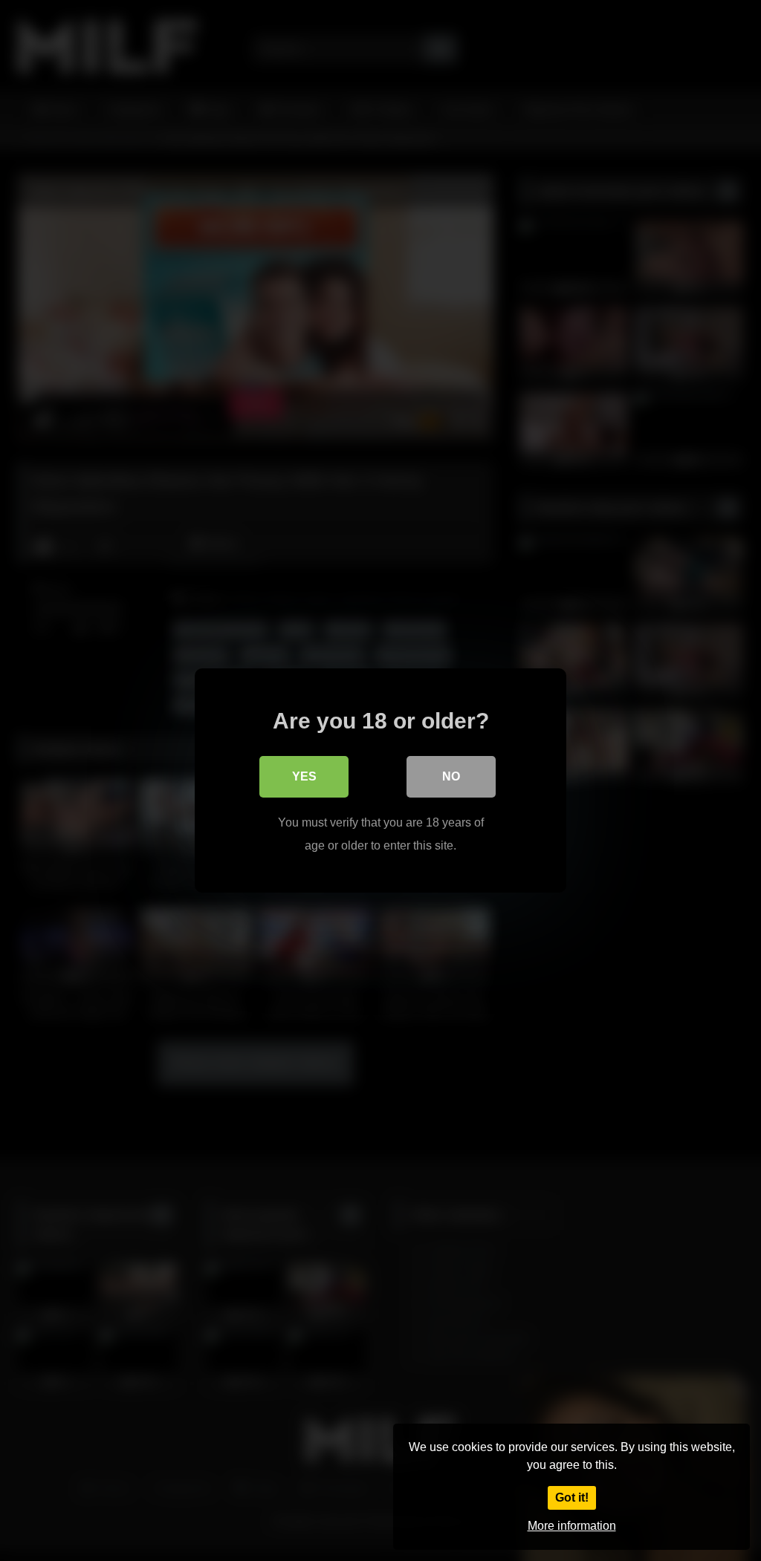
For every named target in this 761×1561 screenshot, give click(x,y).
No (451, 776)
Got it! (572, 1497)
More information (572, 1525)
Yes (304, 776)
